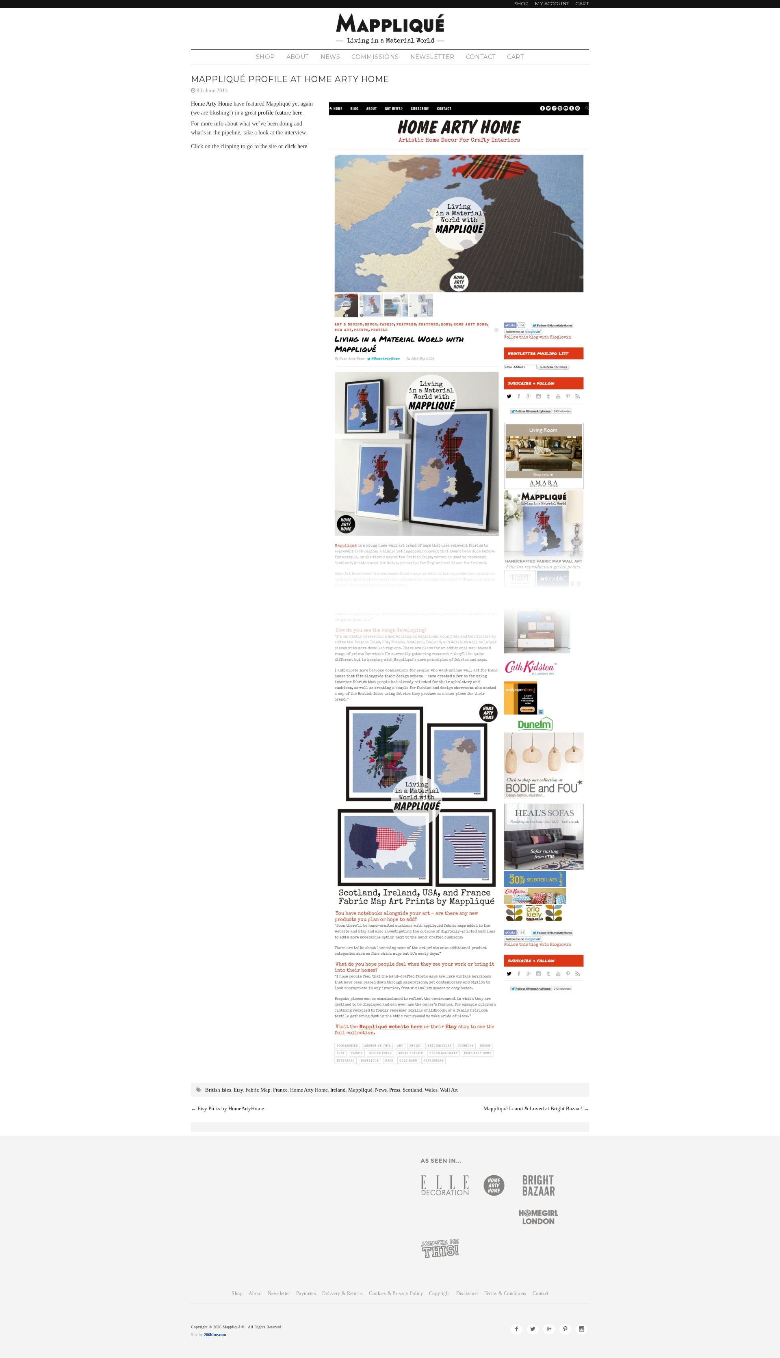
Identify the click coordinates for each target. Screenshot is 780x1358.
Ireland (338, 1090)
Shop (521, 3)
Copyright (439, 1293)
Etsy (238, 1090)
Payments (306, 1293)
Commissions (375, 57)
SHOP (265, 57)
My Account (552, 3)
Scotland (412, 1090)
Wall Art (449, 1090)
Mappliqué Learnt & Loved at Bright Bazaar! (533, 1108)
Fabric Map (258, 1090)
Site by (197, 1334)
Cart (582, 3)
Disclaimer (467, 1293)
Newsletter (432, 57)
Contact (481, 57)
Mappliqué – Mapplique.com (390, 28)
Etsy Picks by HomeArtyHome (230, 1108)
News (330, 57)
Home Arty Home (211, 103)
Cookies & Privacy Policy (396, 1293)
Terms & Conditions (505, 1293)
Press (394, 1090)
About (297, 57)
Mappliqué (360, 1090)
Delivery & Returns (342, 1293)
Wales (431, 1090)
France (280, 1090)
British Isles (218, 1090)
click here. (297, 146)
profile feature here (280, 112)
